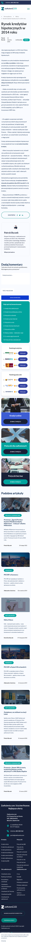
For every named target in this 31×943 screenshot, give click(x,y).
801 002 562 (15, 2)
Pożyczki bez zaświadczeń (13, 340)
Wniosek (22, 353)
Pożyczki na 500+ (10, 329)
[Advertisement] (16, 113)
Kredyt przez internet (11, 319)
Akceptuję (3, 941)
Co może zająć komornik (12, 336)
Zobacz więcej (15, 421)
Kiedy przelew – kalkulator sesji (14, 333)
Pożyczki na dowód (10, 315)
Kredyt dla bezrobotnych (12, 326)
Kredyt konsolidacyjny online (13, 312)
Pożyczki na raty (9, 322)
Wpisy (26, 40)
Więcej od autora (9, 252)
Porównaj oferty (9, 920)
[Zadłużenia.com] (9, 8)
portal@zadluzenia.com (17, 835)
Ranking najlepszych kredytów (13, 913)
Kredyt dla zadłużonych (12, 308)
